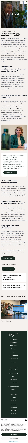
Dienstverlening (13, 373)
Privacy (16, 441)
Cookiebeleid (11, 441)
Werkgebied (13, 407)
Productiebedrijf (13, 383)
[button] (26, 420)
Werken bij (13, 404)
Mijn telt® (13, 410)
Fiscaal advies (13, 345)
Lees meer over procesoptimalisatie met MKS (13, 195)
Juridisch (13, 349)
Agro (13, 376)
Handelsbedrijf (13, 379)
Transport (13, 389)
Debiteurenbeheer (13, 355)
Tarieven (13, 400)
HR (13, 352)
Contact (13, 413)
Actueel (13, 397)
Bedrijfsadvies (13, 342)
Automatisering (13, 358)
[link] (10, 172)
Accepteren (14, 434)
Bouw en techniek (13, 369)
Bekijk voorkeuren (14, 438)
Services (13, 362)
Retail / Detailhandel (13, 386)
